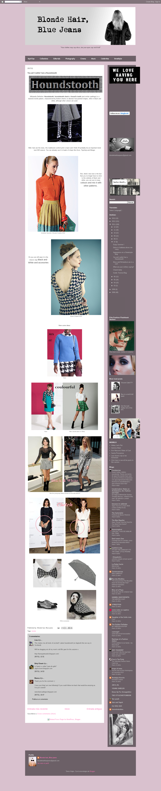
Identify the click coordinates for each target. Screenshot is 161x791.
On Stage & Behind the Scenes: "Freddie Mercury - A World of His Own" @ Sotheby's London (122, 496)
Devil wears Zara (118, 539)
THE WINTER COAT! (118, 599)
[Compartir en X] (67, 628)
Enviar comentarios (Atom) (46, 714)
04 (115, 283)
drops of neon (117, 668)
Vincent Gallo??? (127, 383)
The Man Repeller (118, 520)
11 (115, 230)
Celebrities (105, 59)
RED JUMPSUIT (117, 573)
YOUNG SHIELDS (118, 688)
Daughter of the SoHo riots (121, 617)
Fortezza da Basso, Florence (121, 515)
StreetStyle (118, 59)
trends (34, 631)
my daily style (117, 706)
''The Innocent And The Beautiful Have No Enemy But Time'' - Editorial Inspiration (122, 583)
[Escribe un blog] (65, 628)
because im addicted (119, 504)
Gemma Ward (116, 448)
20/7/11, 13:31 (39, 657)
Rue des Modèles (118, 579)
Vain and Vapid (117, 702)
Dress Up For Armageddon (121, 692)
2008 (114, 292)
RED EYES (115, 566)
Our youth (115, 699)
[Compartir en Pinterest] (71, 628)
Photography (70, 59)
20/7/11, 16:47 (39, 695)
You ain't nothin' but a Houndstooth (120, 258)
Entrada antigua (94, 709)
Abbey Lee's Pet (116, 445)
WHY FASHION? (118, 650)
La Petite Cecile (117, 564)
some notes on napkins (120, 610)
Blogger (92, 771)
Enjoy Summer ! (118, 244)
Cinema (83, 59)
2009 (114, 289)
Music (93, 59)
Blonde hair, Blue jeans (48, 757)
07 (115, 242)
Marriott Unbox (116, 612)
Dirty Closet (39, 663)
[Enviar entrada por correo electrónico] (58, 628)
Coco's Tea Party (118, 659)
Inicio (67, 709)
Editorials (56, 59)
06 (115, 277)
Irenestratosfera (117, 709)
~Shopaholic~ (117, 557)
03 (115, 285)
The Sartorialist (117, 513)
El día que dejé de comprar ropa (122, 592)
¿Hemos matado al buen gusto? (122, 559)
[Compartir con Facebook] (69, 628)
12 (115, 227)
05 (115, 280)
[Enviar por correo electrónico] (62, 628)
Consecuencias (117, 571)
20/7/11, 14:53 (39, 671)
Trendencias (116, 470)
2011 (114, 224)
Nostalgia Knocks (118, 678)
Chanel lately (117, 270)
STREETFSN (116, 604)
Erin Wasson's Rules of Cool (121, 450)
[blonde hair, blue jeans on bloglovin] (119, 114)
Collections (44, 59)
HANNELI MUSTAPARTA (120, 597)
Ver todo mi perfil (43, 763)
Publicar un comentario (40, 699)
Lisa (36, 640)
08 (115, 239)
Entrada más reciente (37, 709)
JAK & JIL (115, 685)
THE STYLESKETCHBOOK (121, 695)
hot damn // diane (117, 679)
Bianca (37, 678)
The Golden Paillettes (120, 624)
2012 (114, 221)
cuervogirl (115, 632)
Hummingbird (117, 529)
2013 (114, 218)
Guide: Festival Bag (120, 273)
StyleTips (31, 59)
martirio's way (117, 548)
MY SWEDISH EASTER (119, 626)
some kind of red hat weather (121, 634)
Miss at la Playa (117, 590)
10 (115, 233)
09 (115, 236)
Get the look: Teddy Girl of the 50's (126, 408)
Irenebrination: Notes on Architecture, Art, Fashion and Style (121, 491)
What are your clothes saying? (123, 267)
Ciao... (114, 619)
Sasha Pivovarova (117, 453)
